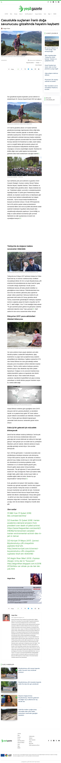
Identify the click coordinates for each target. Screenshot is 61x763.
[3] (33, 309)
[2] (20, 218)
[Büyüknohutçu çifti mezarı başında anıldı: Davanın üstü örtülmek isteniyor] (9, 673)
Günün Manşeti (38, 65)
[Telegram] (53, 2)
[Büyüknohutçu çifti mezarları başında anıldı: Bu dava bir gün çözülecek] (9, 687)
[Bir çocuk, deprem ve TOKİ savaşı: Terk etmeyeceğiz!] (52, 41)
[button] (1, 2)
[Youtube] (59, 2)
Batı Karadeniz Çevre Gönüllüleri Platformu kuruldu (51, 87)
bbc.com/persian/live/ (16, 516)
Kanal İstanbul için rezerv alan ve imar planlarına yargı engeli (51, 67)
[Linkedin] (31, 69)
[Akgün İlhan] (2, 28)
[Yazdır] (38, 69)
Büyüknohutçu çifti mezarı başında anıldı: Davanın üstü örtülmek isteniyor (29, 670)
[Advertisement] (24, 83)
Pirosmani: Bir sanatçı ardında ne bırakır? (51, 80)
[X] (56, 2)
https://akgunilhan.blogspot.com (17, 617)
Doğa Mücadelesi (30, 62)
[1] (38, 153)
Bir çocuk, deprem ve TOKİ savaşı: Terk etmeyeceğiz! (51, 49)
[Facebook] (48, 2)
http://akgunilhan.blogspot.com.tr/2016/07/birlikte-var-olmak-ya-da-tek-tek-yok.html (24, 566)
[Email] (35, 69)
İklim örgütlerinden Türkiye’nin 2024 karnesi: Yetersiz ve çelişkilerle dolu (51, 58)
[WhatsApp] (18, 69)
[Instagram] (51, 2)
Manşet (37, 62)
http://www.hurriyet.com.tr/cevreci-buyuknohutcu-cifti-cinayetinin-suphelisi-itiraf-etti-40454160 (23, 551)
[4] (27, 478)
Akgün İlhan (6, 28)
